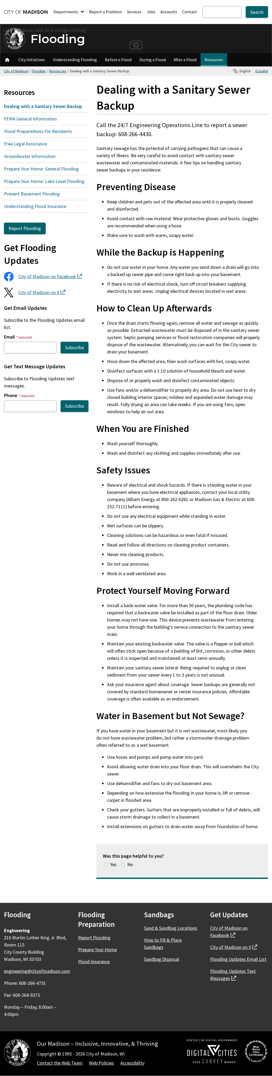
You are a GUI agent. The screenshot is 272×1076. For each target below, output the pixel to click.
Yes (113, 864)
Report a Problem (105, 11)
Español (262, 71)
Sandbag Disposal (161, 959)
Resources (214, 59)
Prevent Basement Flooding (32, 194)
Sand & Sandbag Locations (170, 928)
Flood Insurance (94, 961)
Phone (19, 395)
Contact (189, 11)
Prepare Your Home (97, 949)
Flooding (58, 38)
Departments (66, 11)
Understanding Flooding (75, 59)
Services (134, 11)
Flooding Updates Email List (238, 959)
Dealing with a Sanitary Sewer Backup (43, 106)
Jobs (151, 11)
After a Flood (185, 59)
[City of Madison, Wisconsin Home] (17, 1053)
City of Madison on (50, 276)
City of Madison (16, 71)
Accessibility (132, 1063)
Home (7, 59)
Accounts (168, 11)
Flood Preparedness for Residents (38, 131)
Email (18, 337)
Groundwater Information (30, 156)
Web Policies (101, 1063)
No (130, 864)
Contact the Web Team (60, 1063)
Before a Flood (118, 59)
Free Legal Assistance (25, 144)
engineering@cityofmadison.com (37, 971)
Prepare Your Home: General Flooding (41, 169)
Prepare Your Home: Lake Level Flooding (44, 181)
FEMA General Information (30, 119)
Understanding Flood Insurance (35, 206)
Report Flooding (24, 228)
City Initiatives (31, 59)
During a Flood (152, 59)
